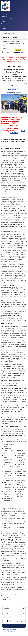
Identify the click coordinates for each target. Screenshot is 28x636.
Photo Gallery (4, 26)
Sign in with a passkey (15, 621)
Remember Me (8, 617)
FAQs (2, 23)
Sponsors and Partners (14, 92)
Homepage (4, 14)
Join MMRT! (4, 16)
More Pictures (14, 114)
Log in (14, 626)
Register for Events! (6, 19)
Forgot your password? (9, 629)
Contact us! (4, 21)
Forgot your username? (9, 631)
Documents (4, 28)
